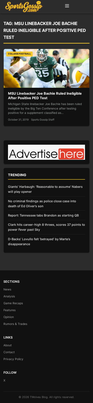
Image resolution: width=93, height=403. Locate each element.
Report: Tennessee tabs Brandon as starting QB (43, 215)
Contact (9, 352)
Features (9, 310)
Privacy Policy (13, 359)
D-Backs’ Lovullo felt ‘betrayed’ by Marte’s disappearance (39, 241)
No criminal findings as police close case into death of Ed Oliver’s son (42, 203)
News (7, 289)
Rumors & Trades (15, 324)
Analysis (9, 296)
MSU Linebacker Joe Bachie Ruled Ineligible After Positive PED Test (45, 95)
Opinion (8, 317)
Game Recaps (13, 303)
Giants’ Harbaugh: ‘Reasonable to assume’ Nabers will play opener (45, 189)
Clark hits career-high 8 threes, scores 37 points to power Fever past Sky (46, 227)
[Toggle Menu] (67, 6)
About (7, 345)
